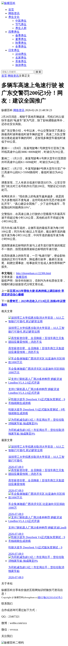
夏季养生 (21, 39)
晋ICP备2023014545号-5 (50, 597)
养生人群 (21, 28)
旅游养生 (21, 64)
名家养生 (21, 57)
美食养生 (21, 61)
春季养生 (21, 35)
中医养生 (21, 20)
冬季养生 (21, 46)
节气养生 (21, 24)
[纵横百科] (8, 3)
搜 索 (38, 72)
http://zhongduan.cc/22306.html (33, 273)
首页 (11, 9)
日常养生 (14, 50)
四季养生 (14, 31)
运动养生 (21, 53)
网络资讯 (14, 13)
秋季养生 (21, 42)
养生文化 (14, 16)
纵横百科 (21, 276)
